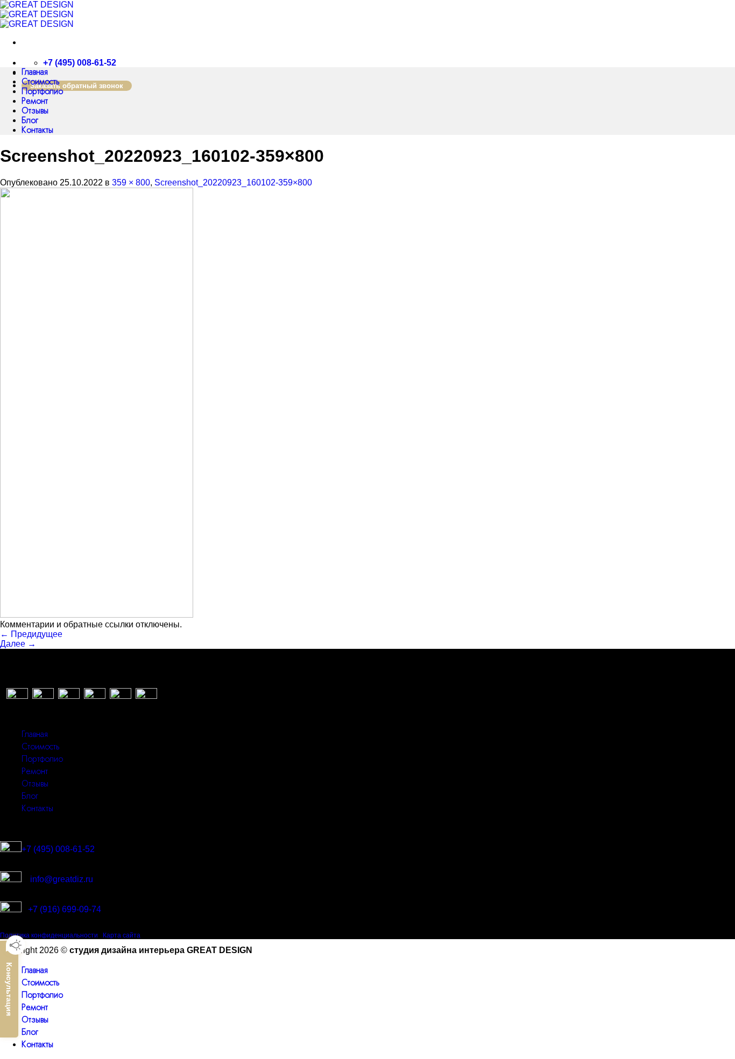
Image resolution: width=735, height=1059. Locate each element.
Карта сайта (121, 935)
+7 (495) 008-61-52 (58, 849)
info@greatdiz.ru (57, 879)
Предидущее (31, 634)
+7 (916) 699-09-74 (64, 909)
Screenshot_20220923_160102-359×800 (233, 182)
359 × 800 (131, 182)
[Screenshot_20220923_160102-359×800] (96, 614)
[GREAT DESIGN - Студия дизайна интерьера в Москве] (37, 14)
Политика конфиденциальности (49, 935)
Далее (18, 643)
